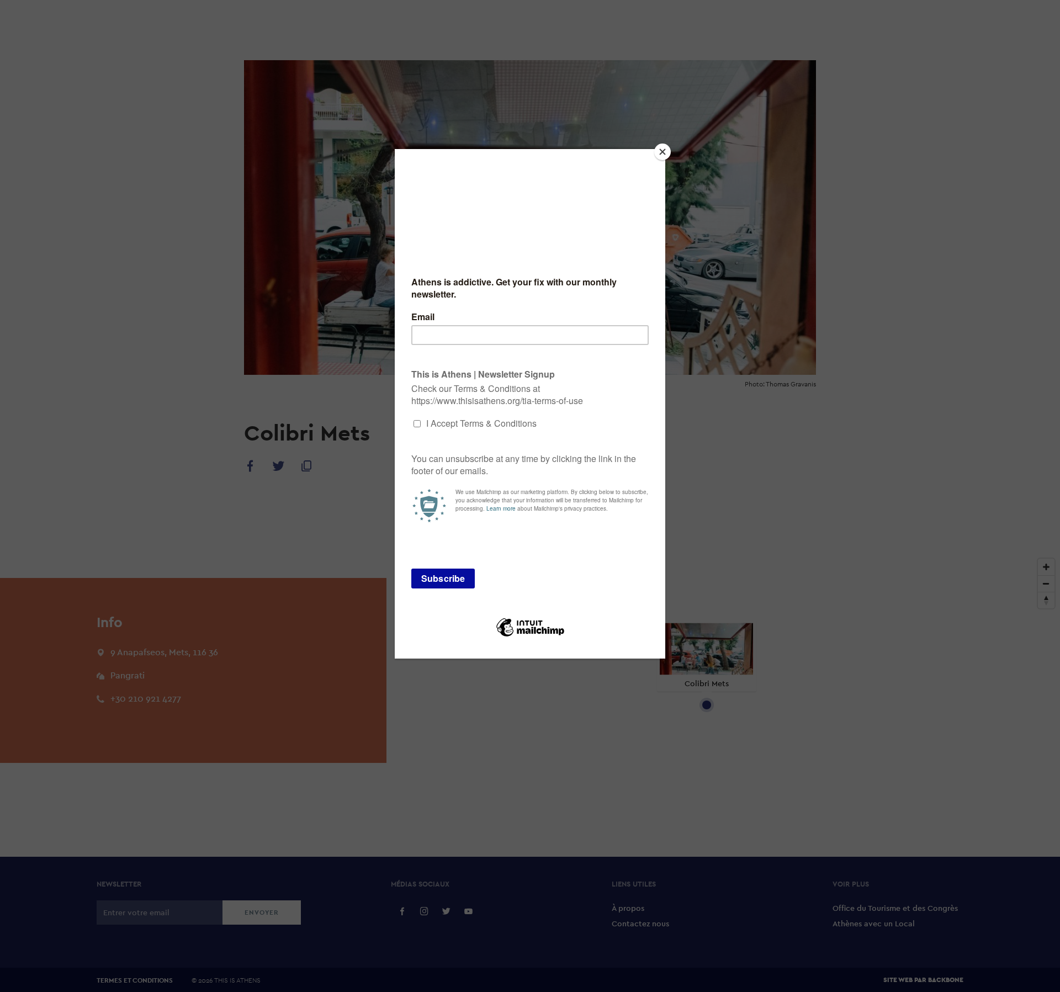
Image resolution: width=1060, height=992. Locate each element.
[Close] (662, 152)
